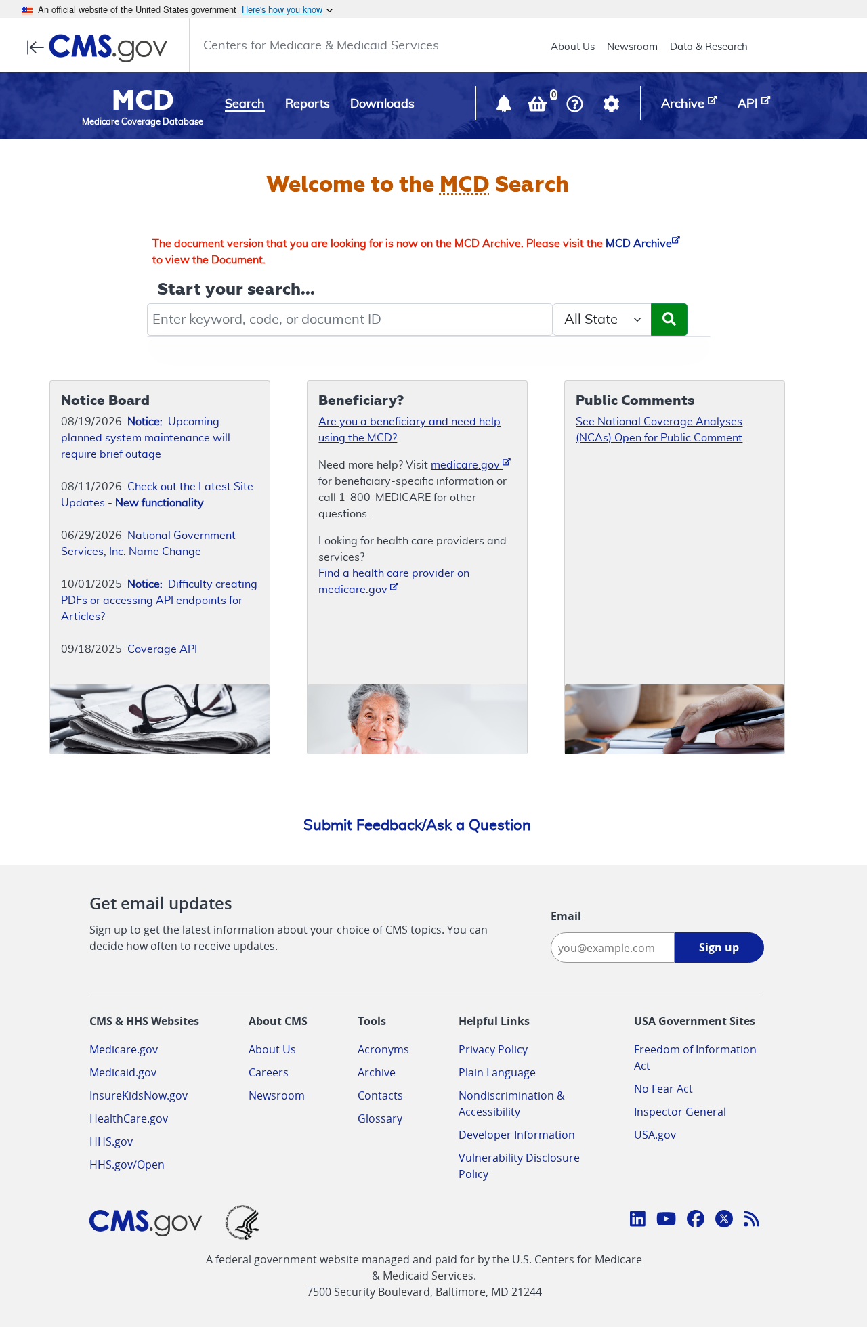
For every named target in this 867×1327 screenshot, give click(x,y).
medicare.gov (467, 465)
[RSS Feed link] (751, 1221)
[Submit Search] (669, 319)
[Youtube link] (666, 1221)
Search (245, 104)
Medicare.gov (123, 1049)
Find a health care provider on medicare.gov (393, 581)
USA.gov (655, 1134)
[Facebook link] (695, 1221)
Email (566, 916)
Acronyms (383, 1049)
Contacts (380, 1095)
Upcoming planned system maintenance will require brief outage (145, 438)
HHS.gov (111, 1141)
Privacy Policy (493, 1049)
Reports (307, 104)
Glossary (380, 1118)
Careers (269, 1072)
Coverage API (162, 649)
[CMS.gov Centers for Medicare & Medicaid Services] (101, 48)
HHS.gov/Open (127, 1164)
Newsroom (632, 47)
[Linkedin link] (638, 1221)
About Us (573, 47)
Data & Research (709, 47)
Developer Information (517, 1134)
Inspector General (680, 1111)
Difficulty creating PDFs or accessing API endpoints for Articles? (159, 600)
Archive (377, 1072)
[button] (505, 107)
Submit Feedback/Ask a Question (417, 825)
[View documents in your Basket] (538, 107)
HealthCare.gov (128, 1118)
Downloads (382, 104)
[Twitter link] (724, 1221)
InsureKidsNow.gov (138, 1095)
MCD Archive (639, 243)
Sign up (719, 947)
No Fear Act (663, 1088)
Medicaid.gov (122, 1072)
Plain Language (497, 1072)
